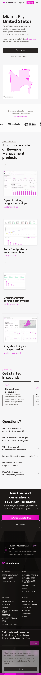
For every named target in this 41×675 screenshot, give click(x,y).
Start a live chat (10, 575)
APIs (4, 621)
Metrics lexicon (9, 618)
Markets (6, 605)
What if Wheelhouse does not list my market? (13, 430)
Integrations (8, 602)
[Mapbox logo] (8, 96)
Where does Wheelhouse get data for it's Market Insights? (15, 439)
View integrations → (20, 116)
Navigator (27, 589)
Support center (29, 605)
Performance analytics (28, 582)
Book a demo (20, 525)
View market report (20, 56)
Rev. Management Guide (10, 611)
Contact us (27, 602)
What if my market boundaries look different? (14, 448)
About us (26, 608)
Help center (7, 578)
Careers (26, 611)
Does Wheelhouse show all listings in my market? (13, 473)
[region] (20, 82)
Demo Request (8, 581)
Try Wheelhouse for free (20, 518)
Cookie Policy (18, 661)
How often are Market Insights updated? (12, 464)
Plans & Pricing (29, 592)
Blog (24, 617)
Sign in (21, 2)
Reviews (6, 608)
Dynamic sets (28, 578)
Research (6, 615)
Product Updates (10, 624)
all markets (31, 39)
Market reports (30, 586)
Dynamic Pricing (30, 575)
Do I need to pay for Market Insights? (18, 456)
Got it (20, 669)
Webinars (26, 614)
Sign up (30, 2)
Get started (20, 50)
